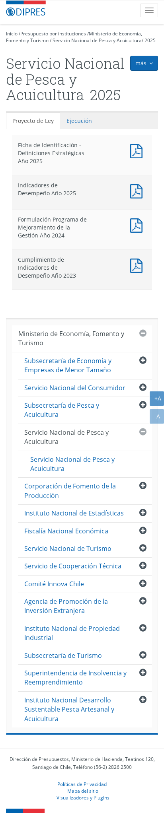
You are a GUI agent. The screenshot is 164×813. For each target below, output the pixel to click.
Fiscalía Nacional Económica (66, 531)
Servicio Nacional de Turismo (67, 548)
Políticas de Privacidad (82, 784)
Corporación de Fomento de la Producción (70, 491)
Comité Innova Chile (54, 584)
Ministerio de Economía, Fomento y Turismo (71, 338)
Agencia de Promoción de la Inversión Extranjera (66, 606)
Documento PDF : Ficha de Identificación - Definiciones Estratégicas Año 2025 (138, 150)
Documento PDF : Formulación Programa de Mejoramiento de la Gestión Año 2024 (138, 224)
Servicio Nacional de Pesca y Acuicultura (97, 40)
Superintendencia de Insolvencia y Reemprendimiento (75, 678)
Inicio (12, 33)
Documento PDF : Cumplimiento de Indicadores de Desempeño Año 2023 (138, 265)
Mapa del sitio (82, 791)
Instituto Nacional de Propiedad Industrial (72, 633)
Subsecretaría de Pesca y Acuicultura (61, 410)
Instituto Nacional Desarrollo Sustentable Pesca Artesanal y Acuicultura (69, 709)
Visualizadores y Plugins (83, 797)
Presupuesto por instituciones (53, 33)
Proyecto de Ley (33, 120)
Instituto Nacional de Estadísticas (74, 513)
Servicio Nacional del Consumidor (74, 387)
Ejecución (79, 120)
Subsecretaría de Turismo (63, 655)
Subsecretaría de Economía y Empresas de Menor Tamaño (67, 365)
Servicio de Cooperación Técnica (72, 566)
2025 (150, 40)
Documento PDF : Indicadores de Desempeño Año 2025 (138, 190)
